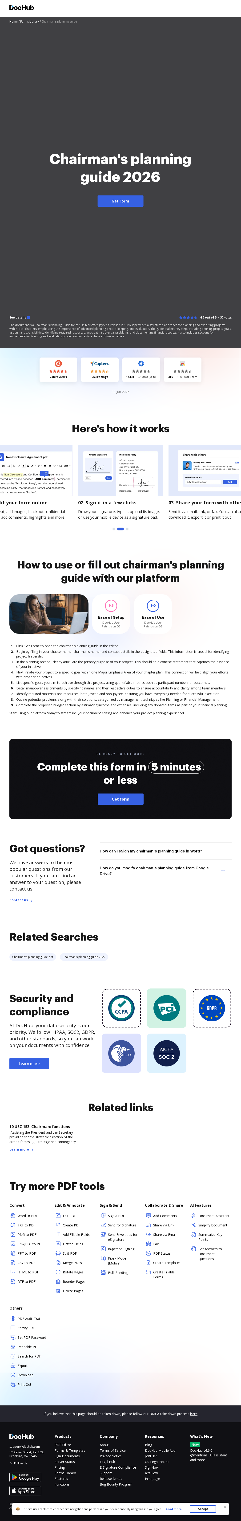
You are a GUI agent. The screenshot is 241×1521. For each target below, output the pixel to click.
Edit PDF (69, 1216)
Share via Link (163, 1225)
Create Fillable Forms (164, 1274)
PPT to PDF (27, 1253)
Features (61, 1478)
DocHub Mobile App (160, 1450)
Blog (148, 1445)
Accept (203, 1509)
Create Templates (167, 1262)
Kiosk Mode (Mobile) (117, 1260)
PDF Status (161, 1253)
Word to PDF (28, 1216)
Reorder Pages (74, 1281)
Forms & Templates (70, 1450)
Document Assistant (213, 1216)
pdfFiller (151, 1456)
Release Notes (111, 1478)
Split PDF (70, 1253)
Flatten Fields (73, 1244)
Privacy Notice (111, 1456)
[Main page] (21, 8)
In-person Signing (121, 1249)
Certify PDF (26, 1328)
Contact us (18, 900)
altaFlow (151, 1473)
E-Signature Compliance (118, 1467)
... (173, 1509)
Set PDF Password (32, 1337)
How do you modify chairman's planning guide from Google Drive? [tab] (154, 871)
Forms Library (65, 1473)
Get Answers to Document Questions (210, 1254)
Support (106, 1473)
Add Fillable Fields (76, 1234)
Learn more (29, 1063)
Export (23, 1365)
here (193, 1414)
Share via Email (164, 1234)
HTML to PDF (28, 1272)
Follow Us (20, 1463)
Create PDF (71, 1225)
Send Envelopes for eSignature (122, 1237)
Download (25, 1375)
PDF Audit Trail (29, 1318)
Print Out (24, 1384)
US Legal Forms (157, 1461)
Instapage (152, 1478)
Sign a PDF (116, 1216)
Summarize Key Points (210, 1237)
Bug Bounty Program (116, 1484)
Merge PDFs (72, 1262)
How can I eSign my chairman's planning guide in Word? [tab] (151, 851)
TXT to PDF (27, 1225)
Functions (62, 1484)
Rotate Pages (73, 1272)
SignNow (152, 1467)
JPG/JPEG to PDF (30, 1244)
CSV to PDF (26, 1262)
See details (17, 317)
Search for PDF (29, 1356)
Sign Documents (67, 1456)
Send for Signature (122, 1225)
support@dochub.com (24, 1447)
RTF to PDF (27, 1281)
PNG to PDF (27, 1234)
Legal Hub (107, 1461)
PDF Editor (63, 1445)
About (104, 1445)
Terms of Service (113, 1450)
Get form (120, 799)
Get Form (120, 201)
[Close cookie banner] (225, 1506)
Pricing (60, 1467)
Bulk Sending (118, 1272)
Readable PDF (28, 1347)
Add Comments (165, 1216)
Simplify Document (212, 1225)
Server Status (65, 1461)
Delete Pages (73, 1291)
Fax (156, 1244)
